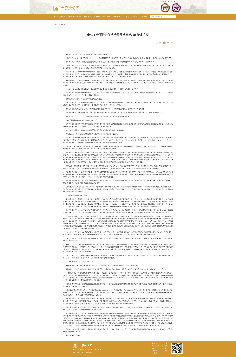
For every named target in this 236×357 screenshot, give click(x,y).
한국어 (176, 1)
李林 (84, 216)
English (164, 1)
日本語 (170, 1)
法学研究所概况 (59, 17)
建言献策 (62, 24)
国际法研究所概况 (74, 17)
